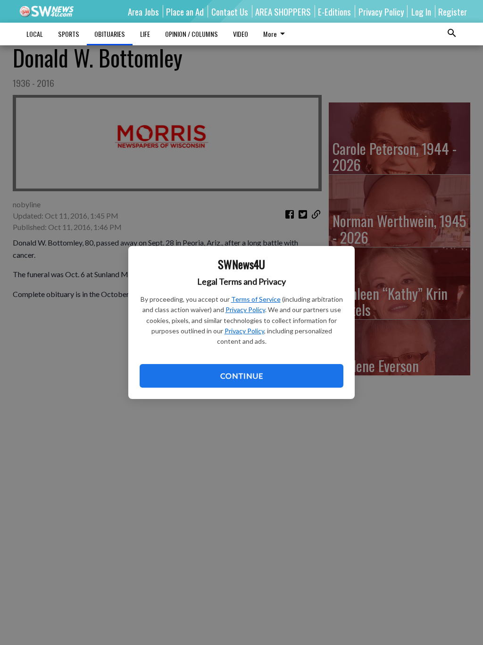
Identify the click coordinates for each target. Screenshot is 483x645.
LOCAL (34, 34)
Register (452, 11)
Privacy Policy (245, 310)
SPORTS (68, 34)
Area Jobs (143, 11)
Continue (241, 375)
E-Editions (334, 11)
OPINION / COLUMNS (191, 34)
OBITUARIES (109, 34)
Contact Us (229, 11)
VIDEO (240, 34)
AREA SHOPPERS (283, 11)
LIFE (145, 34)
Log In (421, 11)
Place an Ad (185, 11)
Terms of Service (256, 299)
